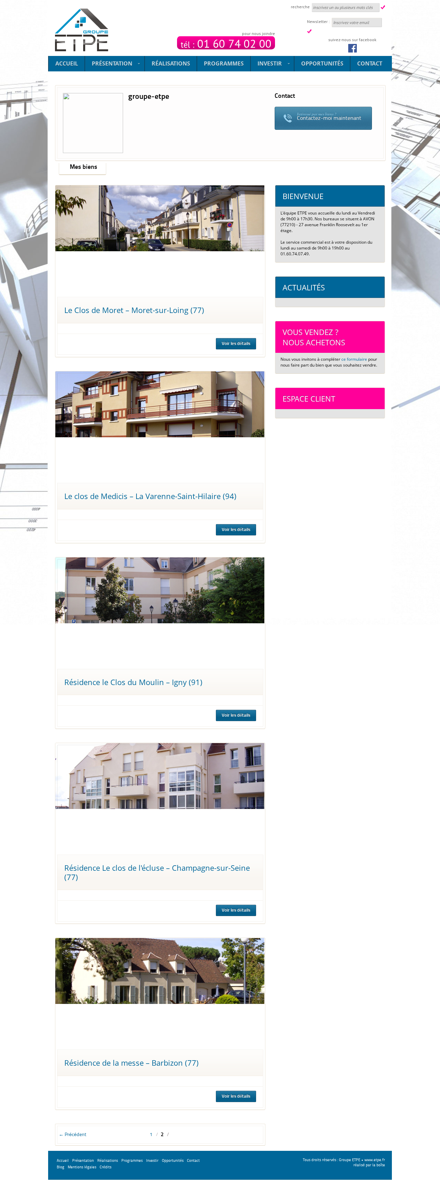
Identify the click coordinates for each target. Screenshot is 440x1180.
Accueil (66, 63)
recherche (300, 6)
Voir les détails (236, 344)
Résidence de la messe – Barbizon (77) (131, 1062)
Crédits (105, 1167)
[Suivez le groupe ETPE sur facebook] (352, 46)
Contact (369, 63)
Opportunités (322, 63)
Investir (266, 65)
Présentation (108, 65)
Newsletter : (318, 21)
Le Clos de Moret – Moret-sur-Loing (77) (134, 310)
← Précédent (72, 1134)
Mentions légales (82, 1167)
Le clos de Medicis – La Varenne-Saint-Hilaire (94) (150, 496)
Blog (60, 1167)
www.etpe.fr (374, 1160)
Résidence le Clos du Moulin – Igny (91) (133, 682)
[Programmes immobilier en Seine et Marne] (81, 30)
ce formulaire (354, 359)
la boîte (378, 1165)
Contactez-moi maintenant (329, 116)
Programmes (224, 63)
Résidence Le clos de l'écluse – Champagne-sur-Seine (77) (157, 872)
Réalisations (171, 63)
